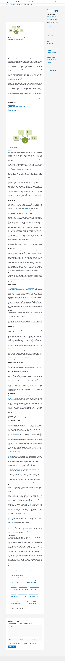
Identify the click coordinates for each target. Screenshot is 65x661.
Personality (10, 395)
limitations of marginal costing (13, 110)
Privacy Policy (45, 1)
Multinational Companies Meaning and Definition (19, 577)
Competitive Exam (50, 43)
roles (27, 267)
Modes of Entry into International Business (18, 580)
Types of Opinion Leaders (33, 594)
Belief (9, 518)
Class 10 (48, 41)
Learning (36, 487)
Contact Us (34, 1)
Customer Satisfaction (24, 591)
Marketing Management (51, 55)
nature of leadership (11, 111)
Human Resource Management (52, 48)
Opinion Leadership (14, 596)
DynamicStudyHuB (12, 2)
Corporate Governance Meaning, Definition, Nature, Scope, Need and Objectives (52, 23)
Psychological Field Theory (33, 596)
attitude (12, 288)
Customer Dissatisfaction (35, 589)
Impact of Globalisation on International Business (25, 570)
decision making (19, 79)
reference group (31, 288)
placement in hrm (11, 109)
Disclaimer (39, 1)
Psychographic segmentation (16, 603)
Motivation (10, 425)
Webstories (56, 1)
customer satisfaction (19, 63)
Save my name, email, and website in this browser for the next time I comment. (23, 643)
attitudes (26, 208)
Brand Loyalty (14, 591)
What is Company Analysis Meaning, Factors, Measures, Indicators (52, 32)
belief (14, 76)
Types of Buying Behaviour (15, 601)
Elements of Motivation (34, 584)
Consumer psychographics (31, 601)
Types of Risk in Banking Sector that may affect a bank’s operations (52, 28)
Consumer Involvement (15, 582)
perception (36, 458)
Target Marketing (14, 587)
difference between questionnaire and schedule (16, 106)
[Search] (56, 11)
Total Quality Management (51, 70)
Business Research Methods (52, 39)
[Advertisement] (25, 15)
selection (23, 379)
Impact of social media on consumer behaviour (19, 584)
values (18, 67)
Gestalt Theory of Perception (16, 598)
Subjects (51, 1)
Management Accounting (51, 52)
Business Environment (51, 38)
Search (48, 9)
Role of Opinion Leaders (22, 594)
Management (49, 50)
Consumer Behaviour (50, 45)
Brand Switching (25, 589)
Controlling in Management (33, 580)
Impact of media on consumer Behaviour (30, 582)
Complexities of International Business (17, 575)
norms (18, 69)
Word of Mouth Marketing (23, 587)
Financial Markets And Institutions (53, 46)
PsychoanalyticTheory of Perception (31, 598)
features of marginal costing (13, 107)
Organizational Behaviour (51, 57)
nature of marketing (11, 105)
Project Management (50, 64)
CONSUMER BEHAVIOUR (34, 587)
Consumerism (13, 594)
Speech (48, 68)
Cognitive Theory (23, 596)
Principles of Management (51, 59)
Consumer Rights (34, 591)
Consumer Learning (32, 603)
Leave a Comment (11, 39)
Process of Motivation (16, 589)
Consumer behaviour (19, 39)
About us (29, 1)
